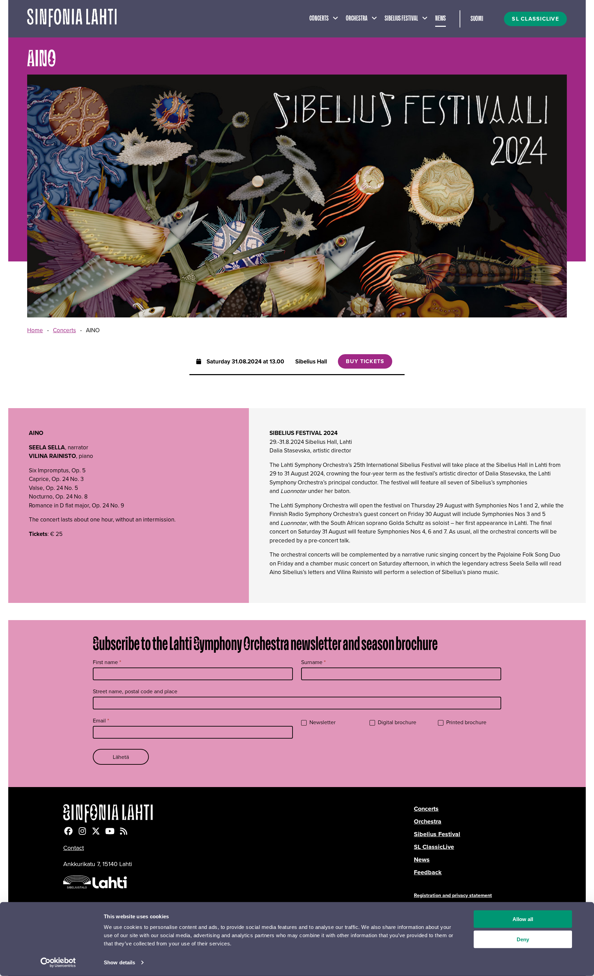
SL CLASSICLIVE (535, 19)
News (440, 18)
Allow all (523, 919)
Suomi (477, 18)
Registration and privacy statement (453, 895)
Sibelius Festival (401, 18)
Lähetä (121, 757)
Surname (313, 662)
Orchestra (356, 18)
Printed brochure (465, 722)
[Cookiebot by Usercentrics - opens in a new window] (58, 962)
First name (107, 662)
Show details (119, 962)
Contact (73, 847)
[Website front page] (72, 19)
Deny (523, 939)
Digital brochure (396, 722)
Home (35, 330)
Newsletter (322, 722)
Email (101, 721)
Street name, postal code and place (135, 691)
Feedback (428, 872)
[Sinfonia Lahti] (238, 813)
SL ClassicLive (434, 846)
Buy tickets (365, 361)
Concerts (319, 18)
